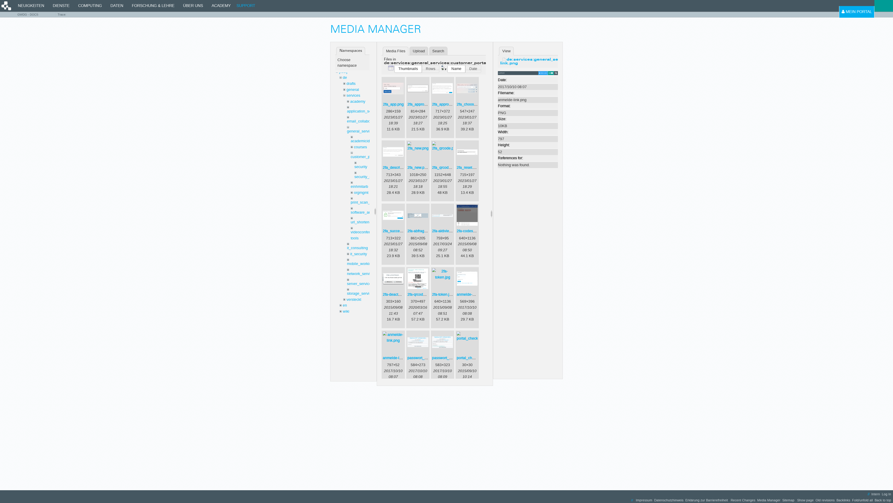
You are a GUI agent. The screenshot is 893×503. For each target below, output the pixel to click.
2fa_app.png (393, 104)
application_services (364, 111)
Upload (419, 51)
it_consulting (357, 248)
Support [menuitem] (246, 5)
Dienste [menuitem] (61, 5)
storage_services (361, 293)
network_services (361, 274)
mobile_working (360, 264)
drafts (351, 84)
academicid (360, 141)
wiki (346, 311)
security (360, 167)
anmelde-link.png (397, 358)
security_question (368, 177)
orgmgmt (361, 193)
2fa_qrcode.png (445, 167)
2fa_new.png (418, 167)
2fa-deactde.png (396, 294)
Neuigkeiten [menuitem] (31, 5)
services (353, 95)
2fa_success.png (397, 231)
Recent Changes (743, 500)
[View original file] (528, 73)
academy (357, 101)
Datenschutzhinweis (668, 500)
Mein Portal (858, 12)
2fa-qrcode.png (419, 294)
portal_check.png (471, 358)
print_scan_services (367, 202)
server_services (360, 284)
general (353, 90)
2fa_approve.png (446, 104)
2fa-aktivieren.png (447, 231)
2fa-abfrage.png (420, 231)
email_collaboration (363, 121)
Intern (875, 494)
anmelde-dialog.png (473, 294)
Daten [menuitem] (116, 5)
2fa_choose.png (470, 104)
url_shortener (362, 222)
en (345, 305)
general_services (361, 131)
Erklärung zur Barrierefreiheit (706, 500)
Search (438, 51)
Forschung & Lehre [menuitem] (153, 5)
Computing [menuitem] (90, 5)
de (345, 77)
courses (360, 147)
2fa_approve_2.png (423, 104)
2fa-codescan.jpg (471, 231)
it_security (358, 254)
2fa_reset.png (468, 167)
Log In (886, 494)
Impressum (644, 500)
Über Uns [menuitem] (193, 5)
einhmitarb (359, 187)
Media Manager (768, 500)
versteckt (354, 299)
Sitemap (788, 500)
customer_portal (364, 157)
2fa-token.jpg (442, 294)
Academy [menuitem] (221, 5)
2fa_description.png (399, 167)
